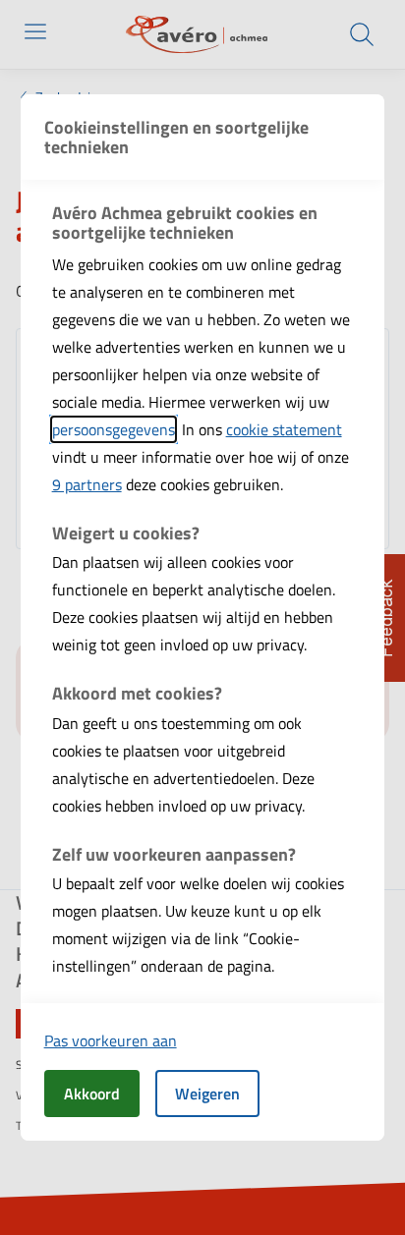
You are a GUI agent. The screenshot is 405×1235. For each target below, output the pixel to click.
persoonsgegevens (113, 429)
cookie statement (284, 429)
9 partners (87, 484)
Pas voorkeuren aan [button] (110, 1040)
